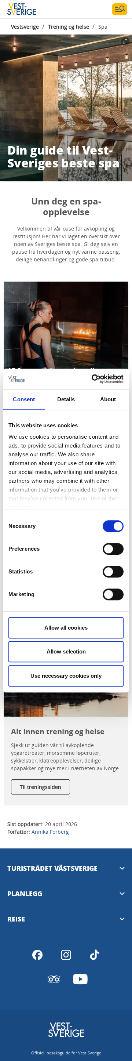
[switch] (113, 549)
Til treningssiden (40, 786)
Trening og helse (68, 26)
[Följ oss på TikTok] (94, 955)
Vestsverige (25, 26)
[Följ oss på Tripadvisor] (54, 979)
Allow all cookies (66, 627)
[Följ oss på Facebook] (37, 955)
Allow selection (66, 651)
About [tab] (108, 399)
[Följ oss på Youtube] (80, 979)
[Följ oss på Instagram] (66, 955)
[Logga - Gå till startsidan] (33, 9)
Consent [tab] (24, 399)
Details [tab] (66, 399)
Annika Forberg (50, 831)
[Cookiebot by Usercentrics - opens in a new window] (93, 379)
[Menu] (119, 9)
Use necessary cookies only (66, 676)
